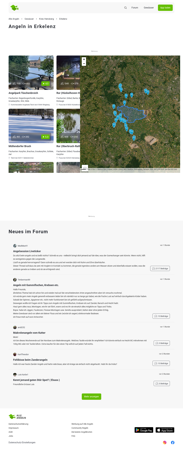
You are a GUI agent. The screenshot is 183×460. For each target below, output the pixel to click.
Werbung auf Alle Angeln (82, 424)
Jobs (11, 436)
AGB (11, 432)
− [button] (84, 63)
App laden (165, 7)
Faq (73, 436)
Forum (135, 7)
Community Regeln (79, 428)
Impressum (14, 428)
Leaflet (83, 169)
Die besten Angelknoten (81, 432)
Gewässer (149, 7)
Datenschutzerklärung (18, 424)
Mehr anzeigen (91, 396)
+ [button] (84, 59)
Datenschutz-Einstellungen (22, 442)
